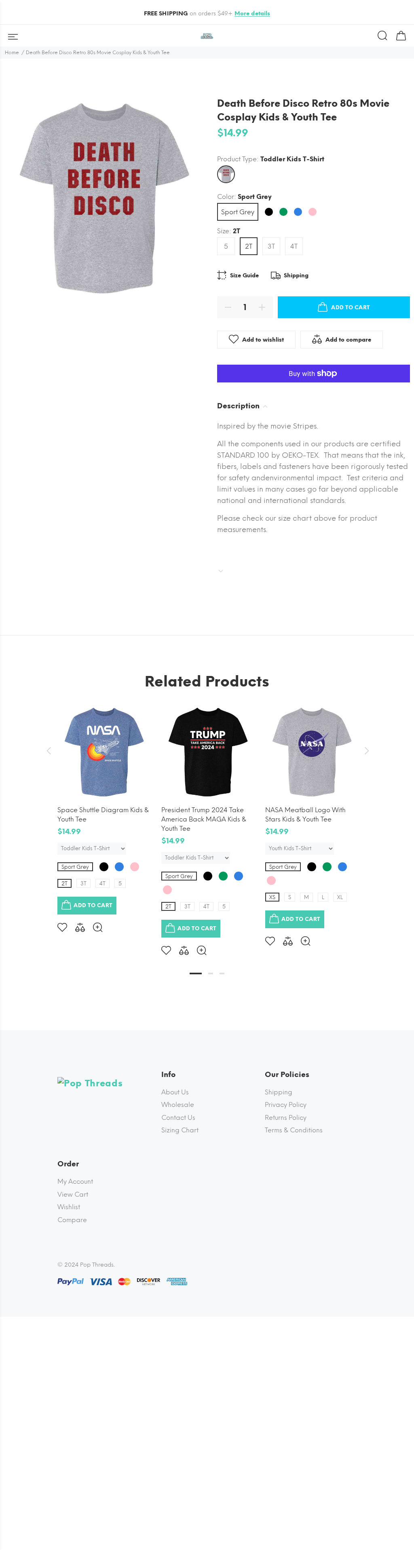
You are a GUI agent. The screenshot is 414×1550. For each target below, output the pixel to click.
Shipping (278, 1092)
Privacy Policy (285, 1105)
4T (294, 246)
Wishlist (68, 1207)
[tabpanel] (103, 812)
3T (271, 246)
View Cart (72, 1194)
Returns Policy (285, 1117)
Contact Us (178, 1117)
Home (12, 52)
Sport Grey (237, 212)
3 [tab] (222, 973)
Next (365, 750)
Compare (72, 1220)
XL (340, 897)
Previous (48, 750)
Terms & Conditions (294, 1130)
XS (272, 897)
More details (252, 13)
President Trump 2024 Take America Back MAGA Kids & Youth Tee (203, 819)
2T (248, 246)
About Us (175, 1092)
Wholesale (177, 1105)
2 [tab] (210, 973)
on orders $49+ (207, 13)
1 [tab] (196, 973)
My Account (75, 1181)
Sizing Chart (180, 1130)
